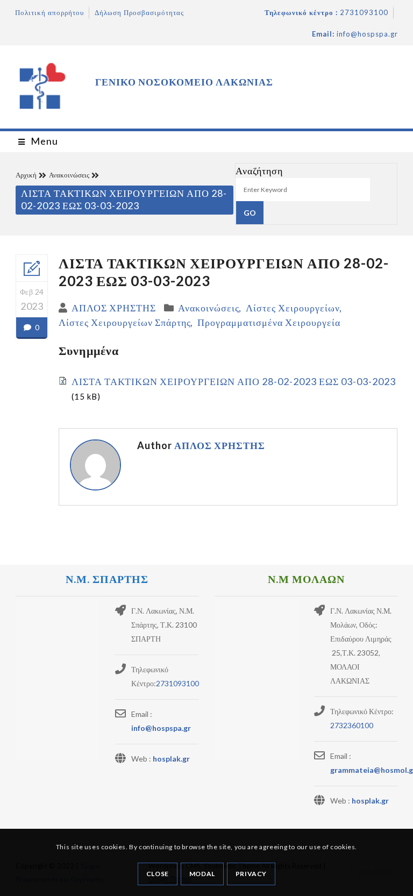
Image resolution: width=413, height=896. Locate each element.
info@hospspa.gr (161, 728)
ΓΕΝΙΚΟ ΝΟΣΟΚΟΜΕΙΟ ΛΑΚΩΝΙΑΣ (184, 82)
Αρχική (26, 174)
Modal (202, 874)
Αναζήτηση (259, 170)
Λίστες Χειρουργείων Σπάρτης (125, 322)
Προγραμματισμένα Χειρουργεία (268, 322)
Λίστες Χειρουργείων (293, 308)
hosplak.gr (171, 758)
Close (157, 874)
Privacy (251, 874)
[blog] (31, 268)
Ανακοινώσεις (69, 174)
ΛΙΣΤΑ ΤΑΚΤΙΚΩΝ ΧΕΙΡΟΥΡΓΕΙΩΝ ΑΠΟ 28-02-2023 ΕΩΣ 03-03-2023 (234, 381)
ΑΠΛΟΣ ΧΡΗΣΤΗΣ (114, 308)
